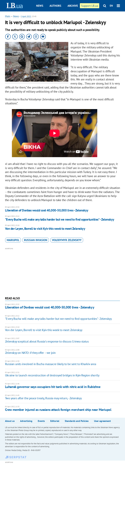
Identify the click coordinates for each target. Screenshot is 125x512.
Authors (55, 5)
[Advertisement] (62, 271)
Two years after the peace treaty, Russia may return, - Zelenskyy (43, 398)
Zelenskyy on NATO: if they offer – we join (30, 353)
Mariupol (13, 240)
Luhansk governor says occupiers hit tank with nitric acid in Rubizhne (52, 387)
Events (41, 420)
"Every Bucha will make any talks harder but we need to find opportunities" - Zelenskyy (59, 219)
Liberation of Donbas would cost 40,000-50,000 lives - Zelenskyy (46, 210)
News (39, 5)
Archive (73, 5)
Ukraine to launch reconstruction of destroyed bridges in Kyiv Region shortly (52, 375)
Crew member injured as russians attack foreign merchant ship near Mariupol (58, 409)
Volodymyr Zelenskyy (67, 240)
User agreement (102, 420)
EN (111, 5)
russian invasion (35, 240)
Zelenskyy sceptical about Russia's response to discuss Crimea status (47, 341)
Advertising (26, 420)
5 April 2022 (26, 16)
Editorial (54, 420)
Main (7, 16)
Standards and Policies (77, 420)
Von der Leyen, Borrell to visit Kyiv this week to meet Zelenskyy (45, 229)
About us (10, 420)
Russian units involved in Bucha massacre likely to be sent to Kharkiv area (50, 364)
